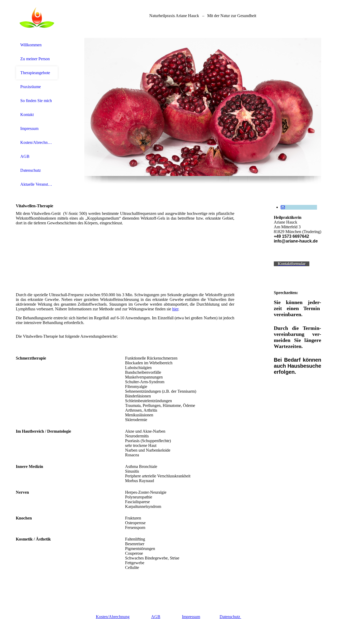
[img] (37, 19)
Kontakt (27, 114)
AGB (24, 156)
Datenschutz (30, 170)
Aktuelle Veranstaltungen (36, 184)
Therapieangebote (35, 72)
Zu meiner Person (35, 59)
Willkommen (31, 45)
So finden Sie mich (36, 100)
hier (175, 309)
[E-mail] (283, 207)
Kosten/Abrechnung (36, 142)
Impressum (29, 128)
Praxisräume (30, 86)
